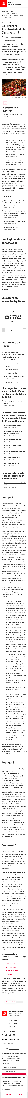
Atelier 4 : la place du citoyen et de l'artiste (14, 402)
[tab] (11, 330)
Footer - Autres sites (7, 1043)
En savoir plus (6, 1089)
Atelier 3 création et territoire (12, 439)
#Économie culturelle (10, 1001)
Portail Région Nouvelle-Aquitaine (11, 1040)
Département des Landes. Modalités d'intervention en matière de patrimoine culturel (14, 203)
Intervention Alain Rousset (11, 463)
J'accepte (20, 1094)
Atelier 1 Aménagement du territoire (14, 451)
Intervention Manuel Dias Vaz (12, 457)
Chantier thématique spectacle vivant (14, 221)
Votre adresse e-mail (8, 1063)
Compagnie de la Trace (11, 227)
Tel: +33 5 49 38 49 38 (15, 1023)
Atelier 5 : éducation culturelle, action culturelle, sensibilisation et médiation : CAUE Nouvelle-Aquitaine (15, 213)
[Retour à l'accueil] (4, 1013)
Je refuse (9, 1094)
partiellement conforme (13, 1049)
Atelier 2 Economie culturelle (12, 445)
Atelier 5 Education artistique (12, 425)
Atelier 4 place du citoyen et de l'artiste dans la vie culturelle (13, 432)
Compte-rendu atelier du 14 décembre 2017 (15, 484)
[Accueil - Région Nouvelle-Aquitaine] (3, 3)
